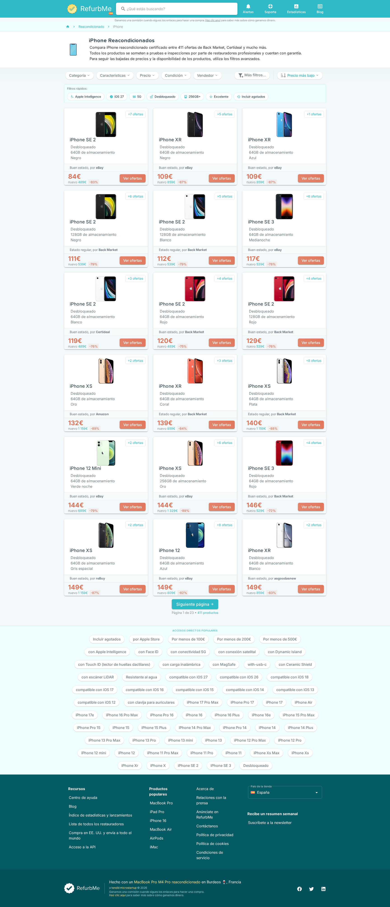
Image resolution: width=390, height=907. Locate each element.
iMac (154, 847)
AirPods (156, 838)
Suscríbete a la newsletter (270, 822)
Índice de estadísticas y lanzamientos (100, 815)
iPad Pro (157, 812)
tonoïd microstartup (124, 887)
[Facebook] (299, 888)
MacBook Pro (161, 803)
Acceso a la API (82, 847)
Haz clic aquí (213, 20)
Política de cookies (212, 843)
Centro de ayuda (83, 797)
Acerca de (205, 788)
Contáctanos (207, 826)
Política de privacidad (214, 835)
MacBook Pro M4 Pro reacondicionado (168, 882)
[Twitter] (311, 888)
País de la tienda (261, 786)
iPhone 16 (158, 820)
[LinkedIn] (323, 888)
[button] (79, 75)
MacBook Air (161, 829)
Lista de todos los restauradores (96, 824)
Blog (73, 806)
